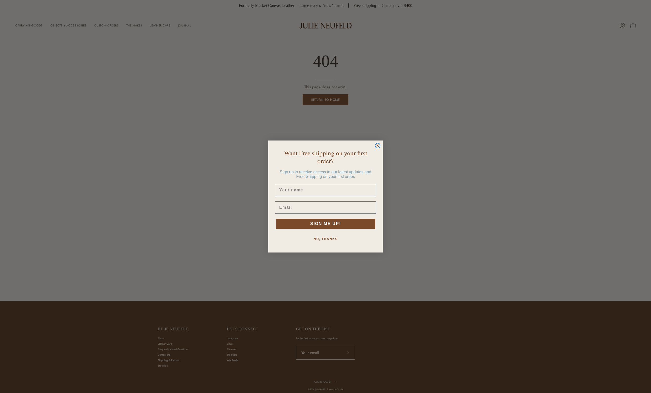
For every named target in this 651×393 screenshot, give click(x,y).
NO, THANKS (326, 239)
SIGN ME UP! (325, 223)
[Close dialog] (377, 145)
